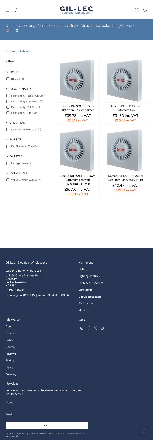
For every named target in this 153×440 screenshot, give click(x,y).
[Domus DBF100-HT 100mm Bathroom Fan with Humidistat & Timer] (77, 150)
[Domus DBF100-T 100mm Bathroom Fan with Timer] (77, 80)
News (9, 367)
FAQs (9, 340)
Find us (10, 360)
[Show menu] (7, 10)
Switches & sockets (91, 283)
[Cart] (145, 10)
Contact (11, 333)
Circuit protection (90, 296)
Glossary (11, 374)
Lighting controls (89, 276)
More (82, 310)
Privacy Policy (64, 433)
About (9, 326)
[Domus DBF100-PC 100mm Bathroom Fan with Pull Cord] (125, 150)
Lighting (84, 269)
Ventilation (85, 290)
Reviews (11, 354)
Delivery (10, 347)
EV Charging (86, 303)
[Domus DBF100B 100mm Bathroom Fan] (125, 80)
